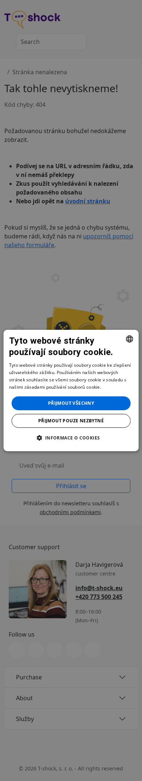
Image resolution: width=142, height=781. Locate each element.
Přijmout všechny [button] (71, 403)
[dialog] (71, 390)
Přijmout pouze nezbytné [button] (71, 421)
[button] (71, 437)
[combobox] (129, 339)
